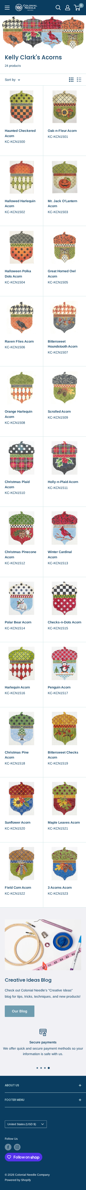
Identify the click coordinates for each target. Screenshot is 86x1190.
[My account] (67, 7)
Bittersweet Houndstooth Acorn (62, 344)
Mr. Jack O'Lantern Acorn (62, 203)
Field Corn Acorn (18, 887)
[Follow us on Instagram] (17, 1147)
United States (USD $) (21, 1124)
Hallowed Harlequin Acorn (20, 203)
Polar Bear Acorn (18, 622)
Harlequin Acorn (17, 687)
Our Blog (19, 1011)
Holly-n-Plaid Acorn (63, 482)
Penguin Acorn (59, 687)
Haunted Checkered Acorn (20, 133)
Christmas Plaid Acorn (17, 484)
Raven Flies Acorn (19, 341)
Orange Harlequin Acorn (18, 414)
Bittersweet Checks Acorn (63, 754)
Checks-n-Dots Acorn (64, 622)
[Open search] (58, 7)
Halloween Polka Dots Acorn (18, 273)
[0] (77, 7)
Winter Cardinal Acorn (60, 554)
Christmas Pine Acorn (17, 754)
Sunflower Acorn (17, 822)
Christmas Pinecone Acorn (20, 554)
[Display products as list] (79, 79)
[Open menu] (7, 8)
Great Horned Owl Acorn (62, 273)
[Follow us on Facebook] (8, 1147)
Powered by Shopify (18, 1180)
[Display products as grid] (71, 79)
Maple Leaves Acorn (64, 822)
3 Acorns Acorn (60, 887)
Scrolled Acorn (59, 411)
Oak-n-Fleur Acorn (62, 131)
